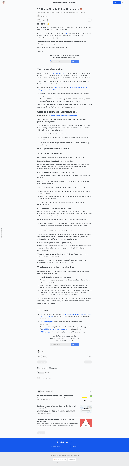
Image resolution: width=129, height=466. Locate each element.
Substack (57, 463)
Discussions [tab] (49, 391)
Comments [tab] (41, 372)
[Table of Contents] (2, 233)
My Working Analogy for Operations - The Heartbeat (55, 396)
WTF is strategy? (45, 332)
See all (40, 433)
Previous (43, 362)
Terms (68, 455)
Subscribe (116, 2)
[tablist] (43, 372)
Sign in (124, 2)
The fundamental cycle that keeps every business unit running (53, 397)
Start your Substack (60, 459)
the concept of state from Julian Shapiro (64, 116)
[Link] (35, 24)
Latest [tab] (42, 391)
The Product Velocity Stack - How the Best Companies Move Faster (55, 420)
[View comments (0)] (44, 20)
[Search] (107, 2)
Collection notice (75, 455)
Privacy (64, 455)
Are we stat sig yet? (46, 322)
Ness (65, 33)
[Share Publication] (110, 2)
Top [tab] (39, 391)
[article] (64, 398)
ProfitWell (58, 87)
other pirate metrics (57, 73)
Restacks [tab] (47, 372)
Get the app (72, 459)
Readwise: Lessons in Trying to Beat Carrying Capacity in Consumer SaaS (56, 407)
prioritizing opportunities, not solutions (55, 329)
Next (87, 362)
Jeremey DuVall (44, 15)
